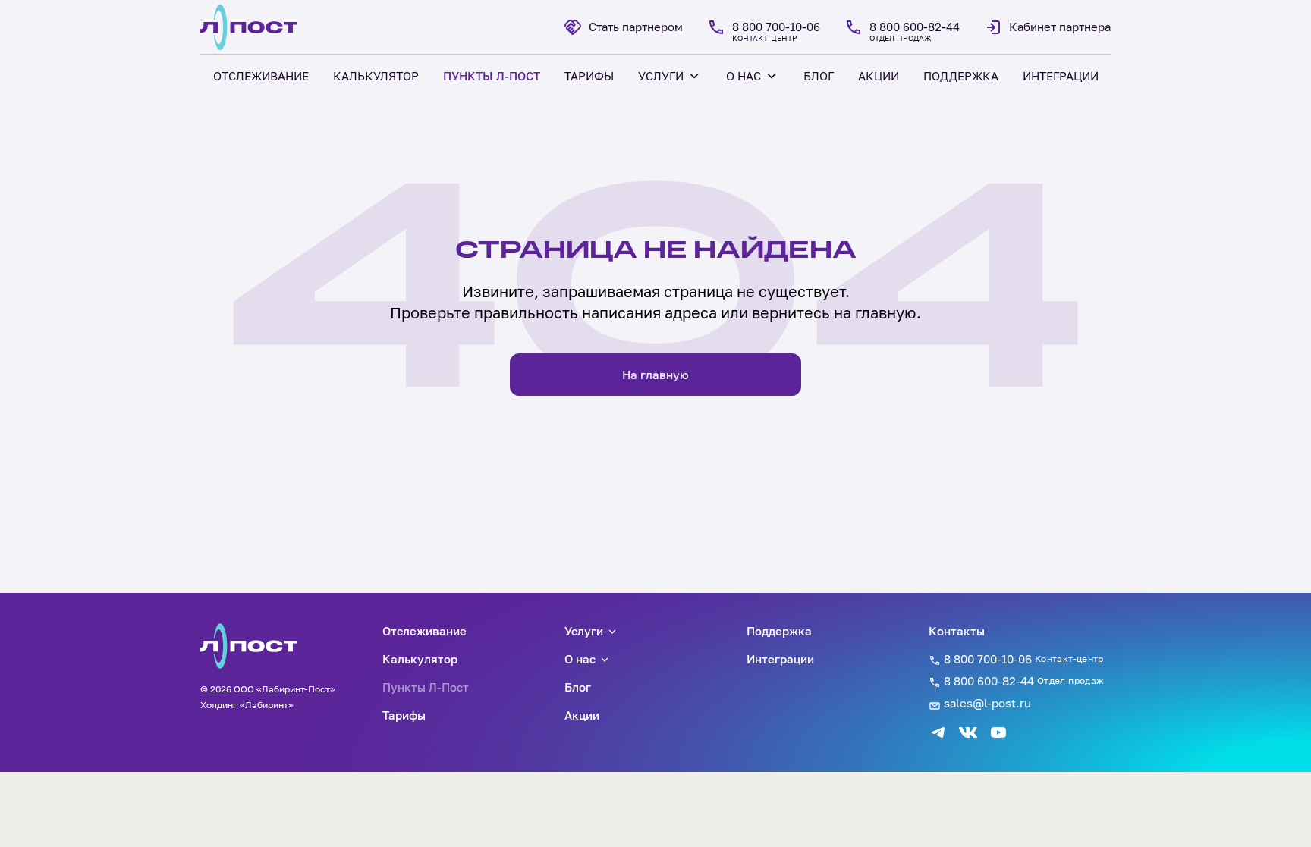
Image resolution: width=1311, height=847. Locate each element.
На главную (655, 374)
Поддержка (779, 631)
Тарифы (404, 715)
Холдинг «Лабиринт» (247, 705)
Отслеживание (424, 631)
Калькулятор (419, 659)
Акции (581, 715)
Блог (577, 687)
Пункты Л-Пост (425, 687)
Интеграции (780, 659)
